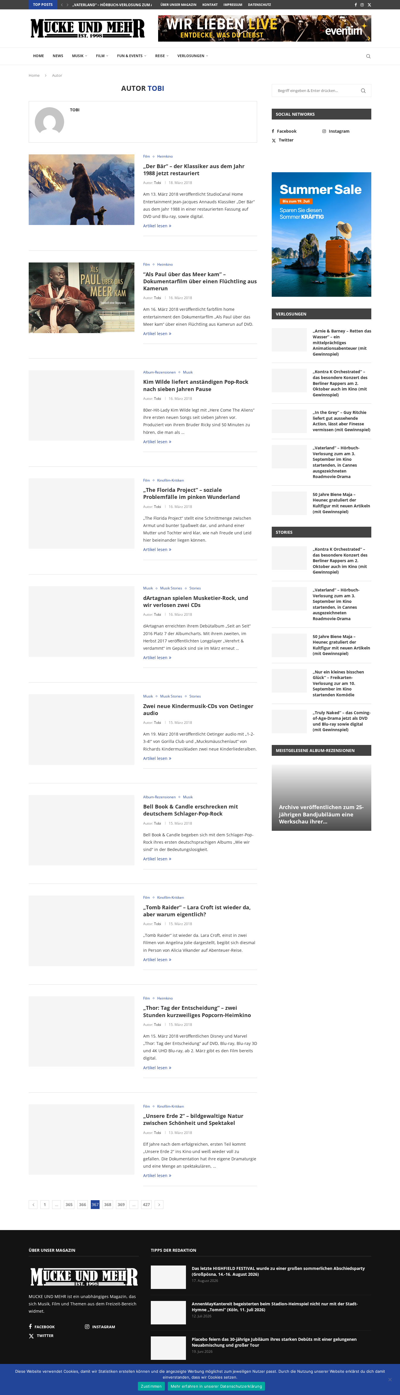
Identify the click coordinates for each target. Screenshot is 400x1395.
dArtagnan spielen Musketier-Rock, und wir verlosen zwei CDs (195, 601)
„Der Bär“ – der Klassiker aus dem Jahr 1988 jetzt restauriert (194, 170)
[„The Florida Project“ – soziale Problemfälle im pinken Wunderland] (81, 513)
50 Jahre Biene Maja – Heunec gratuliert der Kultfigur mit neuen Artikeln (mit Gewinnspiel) (341, 503)
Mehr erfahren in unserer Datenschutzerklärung (216, 1386)
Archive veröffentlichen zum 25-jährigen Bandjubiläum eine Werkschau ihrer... (321, 814)
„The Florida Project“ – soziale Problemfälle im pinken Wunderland (191, 493)
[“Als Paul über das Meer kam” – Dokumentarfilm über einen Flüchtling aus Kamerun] (81, 297)
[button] (61, 4)
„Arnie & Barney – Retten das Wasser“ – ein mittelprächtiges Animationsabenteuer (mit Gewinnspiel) (342, 342)
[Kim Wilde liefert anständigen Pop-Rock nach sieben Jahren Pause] (81, 405)
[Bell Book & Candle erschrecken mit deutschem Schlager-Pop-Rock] (81, 830)
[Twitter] (369, 4)
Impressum (232, 4)
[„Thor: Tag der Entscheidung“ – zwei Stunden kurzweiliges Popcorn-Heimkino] (81, 1031)
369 (121, 1204)
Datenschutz (259, 4)
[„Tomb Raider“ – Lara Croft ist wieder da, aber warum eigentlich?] (81, 931)
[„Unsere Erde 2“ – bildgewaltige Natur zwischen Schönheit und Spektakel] (81, 1139)
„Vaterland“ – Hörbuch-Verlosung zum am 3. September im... (130, 4)
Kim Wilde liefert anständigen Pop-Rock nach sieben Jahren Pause (195, 385)
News (58, 55)
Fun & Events (130, 55)
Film (100, 55)
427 (146, 1204)
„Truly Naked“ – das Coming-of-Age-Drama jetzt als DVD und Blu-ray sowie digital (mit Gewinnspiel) (342, 721)
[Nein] (390, 1380)
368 (107, 1204)
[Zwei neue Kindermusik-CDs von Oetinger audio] (81, 729)
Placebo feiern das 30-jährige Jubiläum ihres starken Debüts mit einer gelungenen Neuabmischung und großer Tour (274, 1342)
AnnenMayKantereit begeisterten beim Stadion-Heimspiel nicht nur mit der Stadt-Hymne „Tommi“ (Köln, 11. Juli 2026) (275, 1306)
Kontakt (210, 4)
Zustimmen (151, 1386)
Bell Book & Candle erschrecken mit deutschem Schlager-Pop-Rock (190, 810)
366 (82, 1204)
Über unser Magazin (178, 4)
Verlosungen (190, 55)
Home (38, 55)
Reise (160, 55)
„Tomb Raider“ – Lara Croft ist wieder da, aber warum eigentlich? (197, 911)
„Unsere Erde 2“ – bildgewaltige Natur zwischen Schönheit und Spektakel (193, 1119)
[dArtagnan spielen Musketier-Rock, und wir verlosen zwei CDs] (81, 621)
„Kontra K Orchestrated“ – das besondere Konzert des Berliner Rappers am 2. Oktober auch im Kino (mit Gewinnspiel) (340, 383)
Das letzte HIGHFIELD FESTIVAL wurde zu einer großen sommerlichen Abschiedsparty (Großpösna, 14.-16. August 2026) (278, 1271)
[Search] (368, 56)
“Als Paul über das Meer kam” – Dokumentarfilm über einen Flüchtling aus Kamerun (200, 281)
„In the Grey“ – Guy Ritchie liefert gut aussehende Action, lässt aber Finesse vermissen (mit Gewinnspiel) (341, 421)
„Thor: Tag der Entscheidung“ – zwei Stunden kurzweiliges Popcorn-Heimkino (197, 1011)
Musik (77, 55)
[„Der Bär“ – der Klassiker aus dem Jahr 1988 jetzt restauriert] (81, 189)
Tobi (75, 109)
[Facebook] (356, 4)
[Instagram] (362, 4)
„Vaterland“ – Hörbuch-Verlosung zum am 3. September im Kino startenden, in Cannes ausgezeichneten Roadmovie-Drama (336, 462)
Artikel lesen (155, 225)
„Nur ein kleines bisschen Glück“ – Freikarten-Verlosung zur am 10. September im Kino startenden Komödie (338, 683)
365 (69, 1204)
